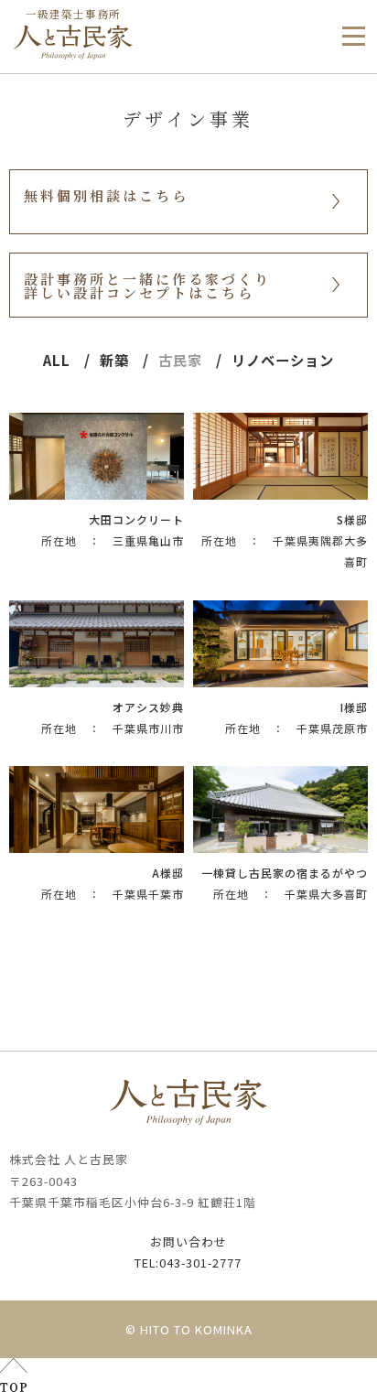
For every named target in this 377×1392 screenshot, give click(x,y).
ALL (56, 360)
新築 (114, 360)
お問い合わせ (188, 1241)
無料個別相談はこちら (106, 195)
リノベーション (283, 360)
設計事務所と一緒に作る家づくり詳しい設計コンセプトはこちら (147, 285)
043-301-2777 (188, 1262)
